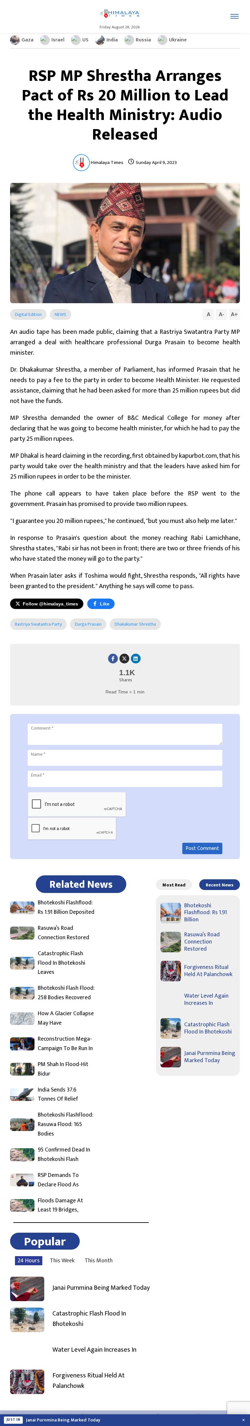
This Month (99, 1260)
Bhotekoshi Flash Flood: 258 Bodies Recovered (66, 993)
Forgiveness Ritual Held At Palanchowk (88, 1380)
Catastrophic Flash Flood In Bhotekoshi (89, 1318)
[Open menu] (234, 16)
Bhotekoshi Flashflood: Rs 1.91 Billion (205, 913)
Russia (143, 40)
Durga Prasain (88, 624)
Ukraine (178, 40)
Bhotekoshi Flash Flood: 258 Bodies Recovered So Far (80, 1420)
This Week (62, 1260)
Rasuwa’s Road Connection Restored (63, 933)
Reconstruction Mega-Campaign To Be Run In (65, 1043)
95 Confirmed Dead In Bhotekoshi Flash (64, 1154)
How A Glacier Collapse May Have (66, 1018)
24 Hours (29, 1260)
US (85, 40)
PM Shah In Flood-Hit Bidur (63, 1069)
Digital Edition (28, 314)
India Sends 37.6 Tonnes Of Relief (58, 1094)
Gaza (27, 40)
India (112, 40)
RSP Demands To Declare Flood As (58, 1180)
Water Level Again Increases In (94, 1349)
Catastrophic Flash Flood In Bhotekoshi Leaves (61, 963)
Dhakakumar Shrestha (135, 624)
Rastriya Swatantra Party (38, 624)
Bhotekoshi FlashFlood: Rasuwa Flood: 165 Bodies (65, 1124)
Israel (57, 40)
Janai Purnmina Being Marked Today (101, 1287)
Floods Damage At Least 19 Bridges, (60, 1205)
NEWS (60, 314)
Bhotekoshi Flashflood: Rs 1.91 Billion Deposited (66, 907)
